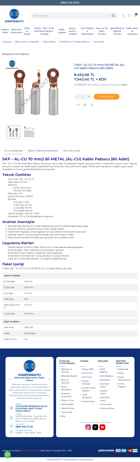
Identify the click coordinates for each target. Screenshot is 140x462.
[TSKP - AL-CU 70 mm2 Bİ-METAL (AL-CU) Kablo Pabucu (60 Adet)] (36, 91)
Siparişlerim (105, 380)
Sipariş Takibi (88, 369)
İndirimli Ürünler (68, 408)
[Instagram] (88, 427)
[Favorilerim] (129, 15)
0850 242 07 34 (24, 426)
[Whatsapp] (7, 454)
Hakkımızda (123, 369)
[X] (95, 427)
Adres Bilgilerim (106, 376)
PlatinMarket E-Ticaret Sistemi (62, 459)
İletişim (121, 373)
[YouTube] (102, 427)
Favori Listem (106, 404)
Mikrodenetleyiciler (69, 376)
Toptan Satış (66, 412)
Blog (63, 416)
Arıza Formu (87, 373)
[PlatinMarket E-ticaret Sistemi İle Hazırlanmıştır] (106, 450)
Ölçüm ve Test (67, 400)
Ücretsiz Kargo (88, 401)
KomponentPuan (107, 408)
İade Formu (87, 377)
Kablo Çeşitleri (67, 404)
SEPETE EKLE (107, 97)
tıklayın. (124, 85)
